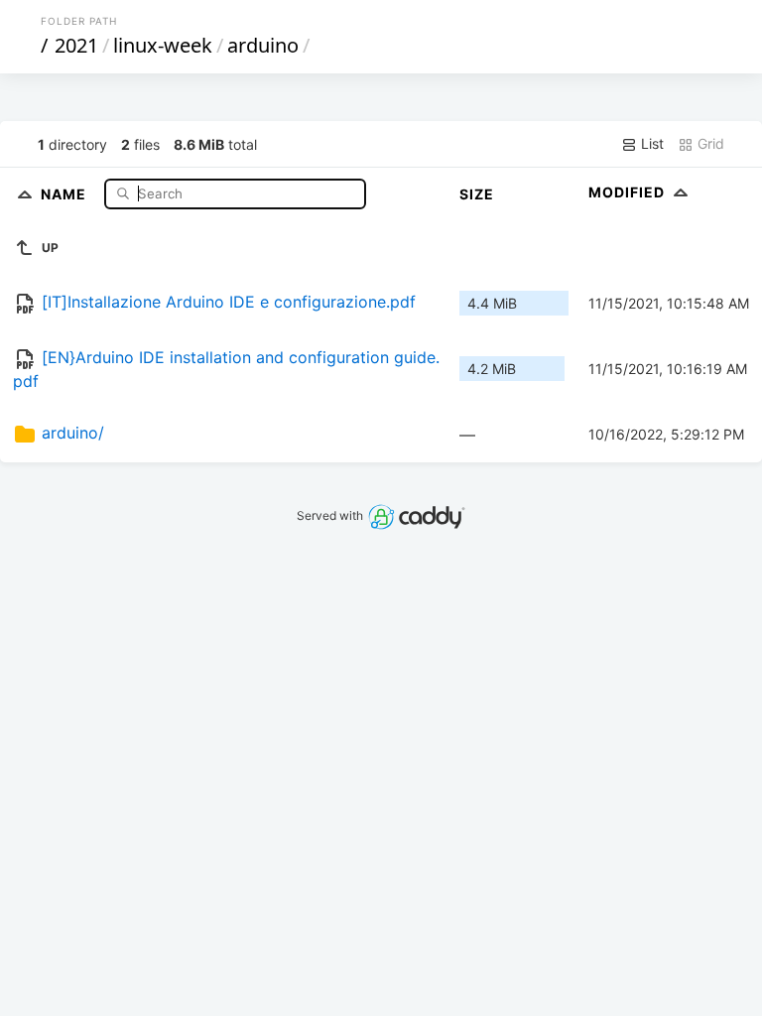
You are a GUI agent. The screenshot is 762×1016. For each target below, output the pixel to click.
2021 (76, 45)
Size (476, 194)
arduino (263, 45)
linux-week (162, 45)
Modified (628, 192)
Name (65, 193)
